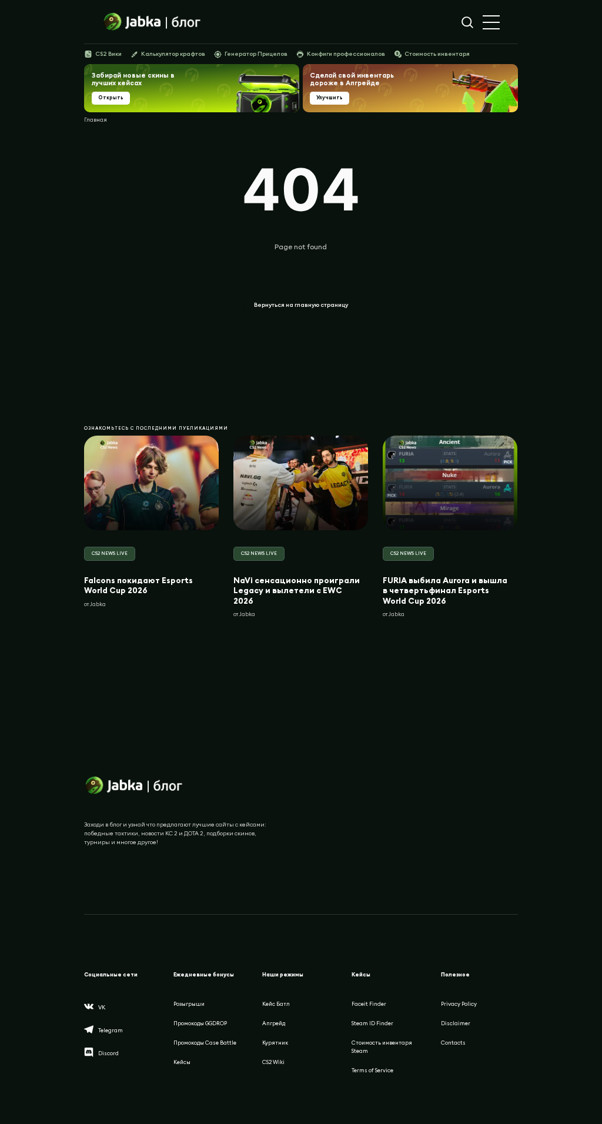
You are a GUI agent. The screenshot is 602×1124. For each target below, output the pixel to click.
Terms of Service (372, 1070)
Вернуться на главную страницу (301, 305)
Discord (108, 1053)
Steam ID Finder (372, 1023)
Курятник (275, 1042)
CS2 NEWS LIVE (110, 553)
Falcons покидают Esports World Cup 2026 (138, 585)
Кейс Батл (276, 1004)
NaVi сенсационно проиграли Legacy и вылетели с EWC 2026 (296, 590)
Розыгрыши (189, 1004)
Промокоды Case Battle (204, 1042)
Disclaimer (455, 1023)
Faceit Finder (369, 1004)
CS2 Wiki (273, 1062)
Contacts (453, 1042)
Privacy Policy (459, 1004)
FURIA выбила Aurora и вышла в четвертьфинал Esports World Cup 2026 (445, 590)
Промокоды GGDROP (200, 1023)
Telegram (110, 1030)
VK (101, 1007)
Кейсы (181, 1062)
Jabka (98, 603)
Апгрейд (273, 1023)
